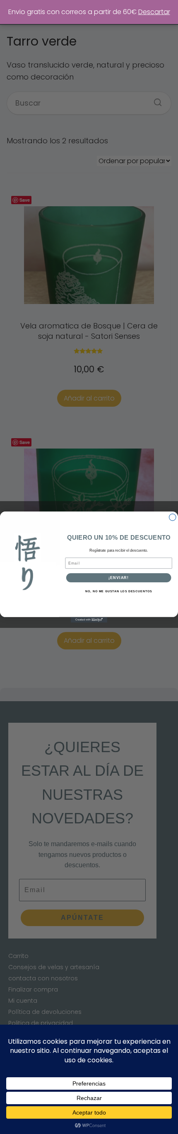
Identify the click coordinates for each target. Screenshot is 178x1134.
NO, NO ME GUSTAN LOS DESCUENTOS (118, 591)
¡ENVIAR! (118, 577)
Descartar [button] (154, 12)
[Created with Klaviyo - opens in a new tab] (89, 619)
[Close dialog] (172, 517)
